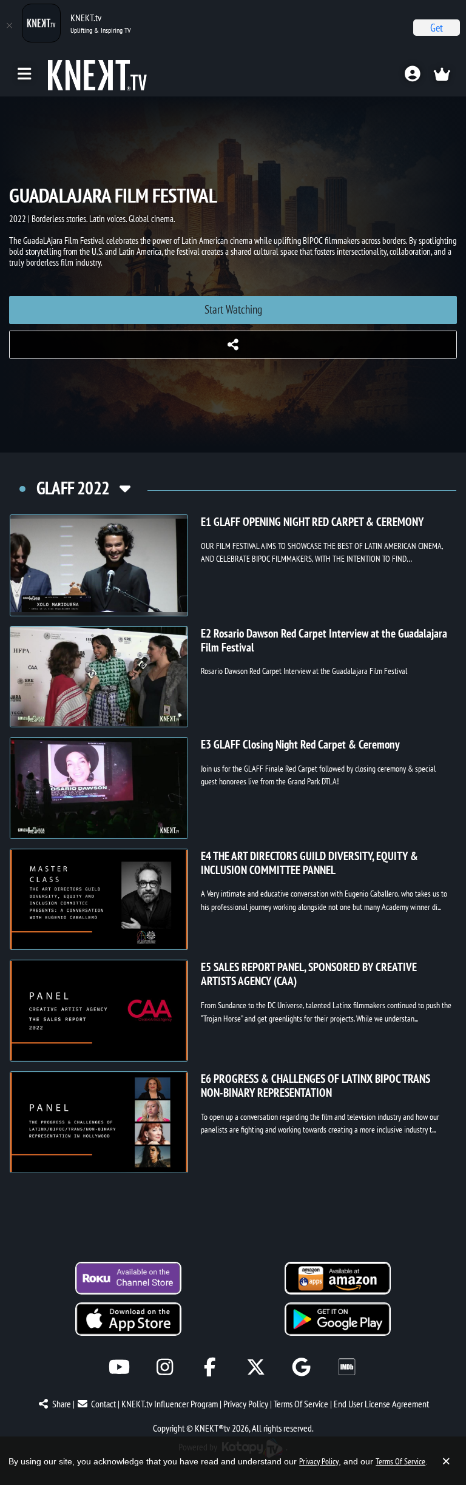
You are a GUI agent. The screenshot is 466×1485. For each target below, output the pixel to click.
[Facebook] (210, 1367)
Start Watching (233, 309)
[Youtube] (119, 1367)
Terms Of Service (301, 1404)
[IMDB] (347, 1367)
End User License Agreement (381, 1404)
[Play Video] (99, 565)
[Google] (301, 1367)
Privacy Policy (245, 1404)
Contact (103, 1404)
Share (61, 1404)
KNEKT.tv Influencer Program (169, 1404)
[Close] (9, 25)
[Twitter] (256, 1367)
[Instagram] (165, 1367)
